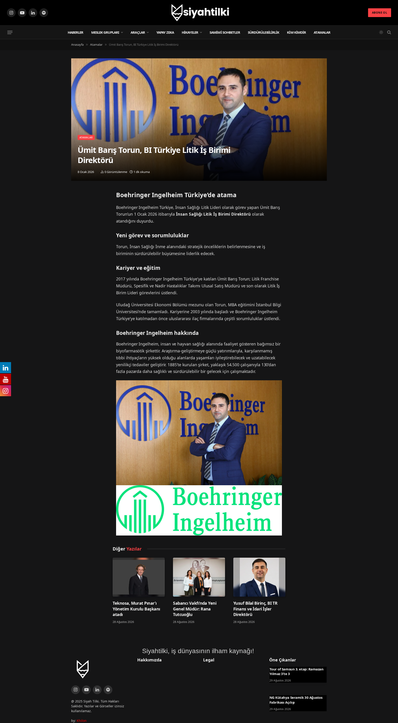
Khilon (82, 720)
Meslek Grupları (105, 32)
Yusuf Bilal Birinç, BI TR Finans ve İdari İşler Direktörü (255, 608)
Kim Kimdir (296, 32)
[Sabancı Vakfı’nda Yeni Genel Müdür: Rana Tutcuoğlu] (199, 577)
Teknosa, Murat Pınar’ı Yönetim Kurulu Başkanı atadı (136, 608)
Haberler (75, 32)
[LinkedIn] (75, 208)
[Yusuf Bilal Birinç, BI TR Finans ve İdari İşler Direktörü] (259, 577)
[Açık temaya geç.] (381, 32)
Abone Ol (379, 13)
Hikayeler (190, 32)
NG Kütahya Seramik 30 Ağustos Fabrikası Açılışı (295, 699)
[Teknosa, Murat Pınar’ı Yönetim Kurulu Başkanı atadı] (139, 577)
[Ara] (388, 32)
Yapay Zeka (165, 32)
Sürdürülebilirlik (263, 32)
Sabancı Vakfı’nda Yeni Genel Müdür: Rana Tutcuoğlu (194, 608)
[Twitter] (75, 196)
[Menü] (9, 32)
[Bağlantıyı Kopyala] (75, 219)
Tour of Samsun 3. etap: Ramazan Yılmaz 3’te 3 (296, 671)
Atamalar (322, 32)
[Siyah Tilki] (198, 12)
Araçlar (138, 32)
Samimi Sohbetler (225, 32)
